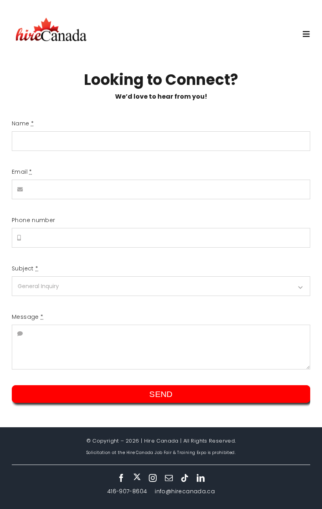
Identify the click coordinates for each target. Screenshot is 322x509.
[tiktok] (184, 478)
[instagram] (153, 478)
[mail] (169, 478)
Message (27, 317)
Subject (25, 268)
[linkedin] (201, 478)
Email (22, 172)
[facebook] (121, 478)
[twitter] (137, 477)
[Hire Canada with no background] (51, 18)
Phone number (33, 220)
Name (23, 123)
